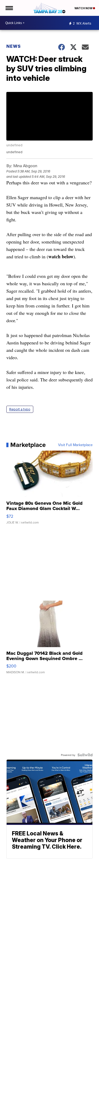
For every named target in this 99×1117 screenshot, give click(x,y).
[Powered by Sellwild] (85, 755)
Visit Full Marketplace (75, 445)
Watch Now (83, 8)
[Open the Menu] (9, 8)
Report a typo (19, 409)
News (13, 46)
